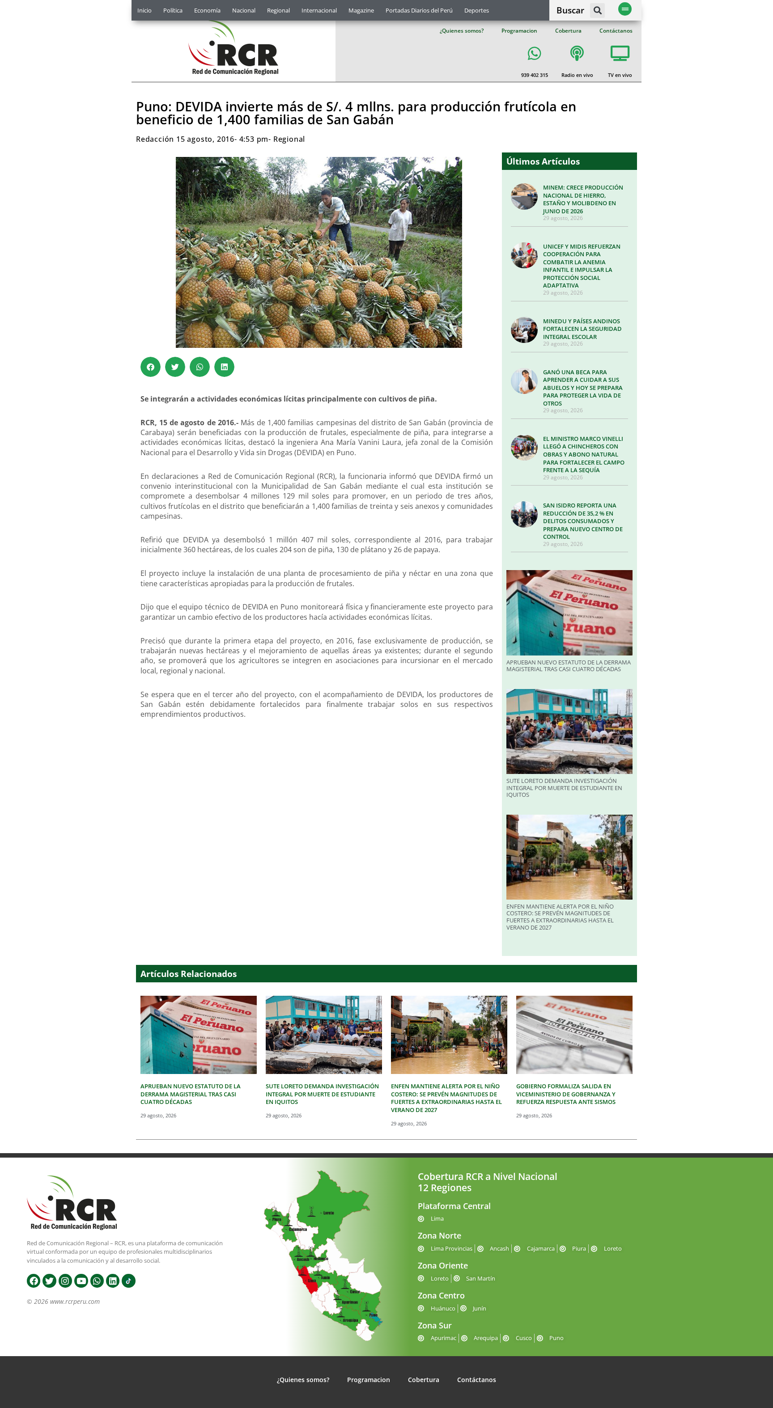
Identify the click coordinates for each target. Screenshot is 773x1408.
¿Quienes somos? (462, 30)
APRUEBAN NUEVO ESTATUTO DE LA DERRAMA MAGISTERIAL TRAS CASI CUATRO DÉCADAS (568, 665)
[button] (597, 10)
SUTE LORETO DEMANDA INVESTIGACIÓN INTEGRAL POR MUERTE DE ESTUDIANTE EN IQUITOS (564, 788)
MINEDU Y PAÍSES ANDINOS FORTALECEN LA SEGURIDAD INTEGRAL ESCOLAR (582, 329)
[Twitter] (49, 1280)
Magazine (361, 10)
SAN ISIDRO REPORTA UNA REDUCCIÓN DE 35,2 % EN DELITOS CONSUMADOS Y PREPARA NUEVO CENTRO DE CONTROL (583, 521)
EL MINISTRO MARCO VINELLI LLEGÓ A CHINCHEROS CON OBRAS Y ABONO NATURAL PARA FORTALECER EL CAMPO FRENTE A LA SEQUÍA (583, 454)
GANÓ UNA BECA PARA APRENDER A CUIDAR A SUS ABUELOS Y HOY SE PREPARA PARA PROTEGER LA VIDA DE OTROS (583, 387)
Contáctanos (616, 30)
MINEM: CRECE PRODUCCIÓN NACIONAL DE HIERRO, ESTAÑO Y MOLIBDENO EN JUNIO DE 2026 (583, 199)
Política (173, 10)
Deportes (476, 10)
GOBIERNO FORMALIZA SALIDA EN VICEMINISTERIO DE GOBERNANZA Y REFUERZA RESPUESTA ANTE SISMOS (566, 1094)
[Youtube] (81, 1280)
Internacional (319, 10)
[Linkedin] (112, 1280)
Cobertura (568, 30)
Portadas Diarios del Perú (419, 10)
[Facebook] (33, 1280)
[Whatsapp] (97, 1280)
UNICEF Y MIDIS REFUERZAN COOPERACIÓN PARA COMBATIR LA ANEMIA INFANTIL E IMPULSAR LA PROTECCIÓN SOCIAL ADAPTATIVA (581, 266)
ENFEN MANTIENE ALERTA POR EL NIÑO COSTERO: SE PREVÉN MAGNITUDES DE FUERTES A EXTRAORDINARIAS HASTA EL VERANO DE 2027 (560, 916)
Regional (278, 10)
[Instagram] (65, 1280)
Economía (207, 10)
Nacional (243, 10)
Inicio (144, 10)
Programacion (519, 30)
